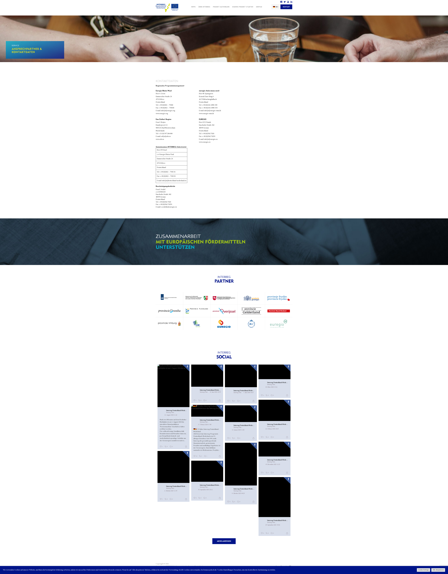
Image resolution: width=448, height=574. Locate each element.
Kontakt (286, 7)
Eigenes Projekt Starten (242, 7)
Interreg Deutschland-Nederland (176, 410)
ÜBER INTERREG (204, 7)
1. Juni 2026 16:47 (248, 392)
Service (259, 7)
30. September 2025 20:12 (205, 489)
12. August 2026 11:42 (170, 415)
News (193, 7)
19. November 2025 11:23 (272, 464)
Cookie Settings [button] (423, 570)
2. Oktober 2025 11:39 (170, 491)
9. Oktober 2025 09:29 (238, 493)
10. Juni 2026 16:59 (215, 392)
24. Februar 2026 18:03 (272, 429)
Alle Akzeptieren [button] (438, 570)
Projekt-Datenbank (221, 7)
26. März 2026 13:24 (271, 387)
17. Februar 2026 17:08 (204, 424)
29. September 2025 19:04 (272, 525)
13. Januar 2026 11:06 (238, 430)
